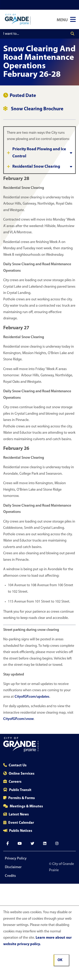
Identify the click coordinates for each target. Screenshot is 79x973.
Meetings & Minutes (26, 806)
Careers (15, 782)
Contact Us (18, 765)
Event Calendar (21, 823)
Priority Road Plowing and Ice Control (39, 152)
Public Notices (20, 831)
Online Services (21, 774)
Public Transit (20, 790)
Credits (10, 876)
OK (60, 960)
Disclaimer (13, 867)
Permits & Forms (21, 798)
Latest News (19, 814)
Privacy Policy (16, 858)
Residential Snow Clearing (36, 167)
